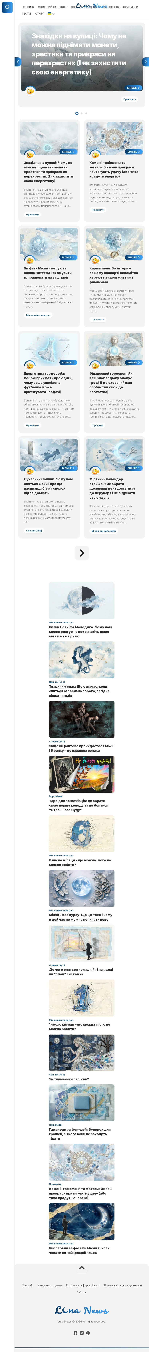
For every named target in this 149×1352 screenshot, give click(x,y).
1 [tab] (76, 113)
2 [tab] (81, 113)
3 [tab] (86, 113)
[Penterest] (88, 1333)
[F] (76, 1333)
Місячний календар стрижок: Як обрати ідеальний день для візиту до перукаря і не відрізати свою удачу (112, 488)
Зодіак (91, 7)
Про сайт (27, 1285)
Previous (18, 61)
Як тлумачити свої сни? (69, 1079)
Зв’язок (82, 1292)
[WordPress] (82, 1333)
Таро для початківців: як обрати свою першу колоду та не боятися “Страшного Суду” (78, 805)
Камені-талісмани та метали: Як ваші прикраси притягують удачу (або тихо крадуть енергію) (81, 1193)
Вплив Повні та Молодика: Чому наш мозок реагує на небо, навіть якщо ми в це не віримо (80, 631)
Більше (132, 87)
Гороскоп (97, 425)
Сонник (76, 7)
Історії (39, 13)
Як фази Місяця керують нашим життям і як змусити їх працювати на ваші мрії (48, 272)
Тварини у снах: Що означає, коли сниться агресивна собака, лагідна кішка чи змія (79, 691)
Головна (28, 7)
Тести (26, 13)
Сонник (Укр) (34, 530)
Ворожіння (112, 7)
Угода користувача (50, 1285)
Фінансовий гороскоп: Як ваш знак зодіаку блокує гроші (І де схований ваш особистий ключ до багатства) (110, 383)
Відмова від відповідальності (123, 1285)
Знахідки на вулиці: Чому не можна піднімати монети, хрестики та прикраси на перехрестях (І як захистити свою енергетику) (81, 29)
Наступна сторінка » (81, 553)
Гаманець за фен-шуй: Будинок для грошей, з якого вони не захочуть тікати (80, 1134)
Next (145, 61)
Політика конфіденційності (83, 1285)
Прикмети (130, 7)
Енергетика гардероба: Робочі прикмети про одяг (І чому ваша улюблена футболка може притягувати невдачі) (48, 383)
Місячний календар (52, 7)
